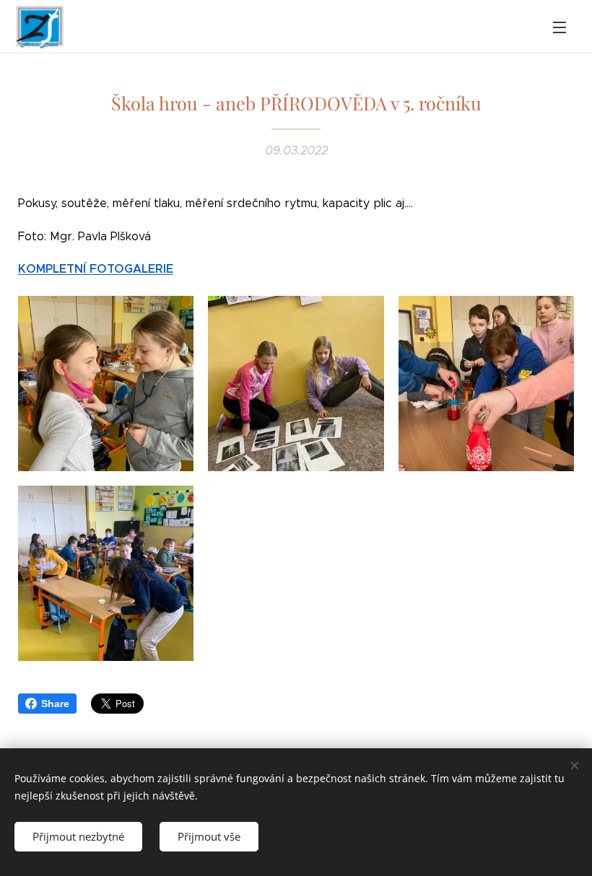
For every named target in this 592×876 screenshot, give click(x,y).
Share (55, 703)
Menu (559, 26)
